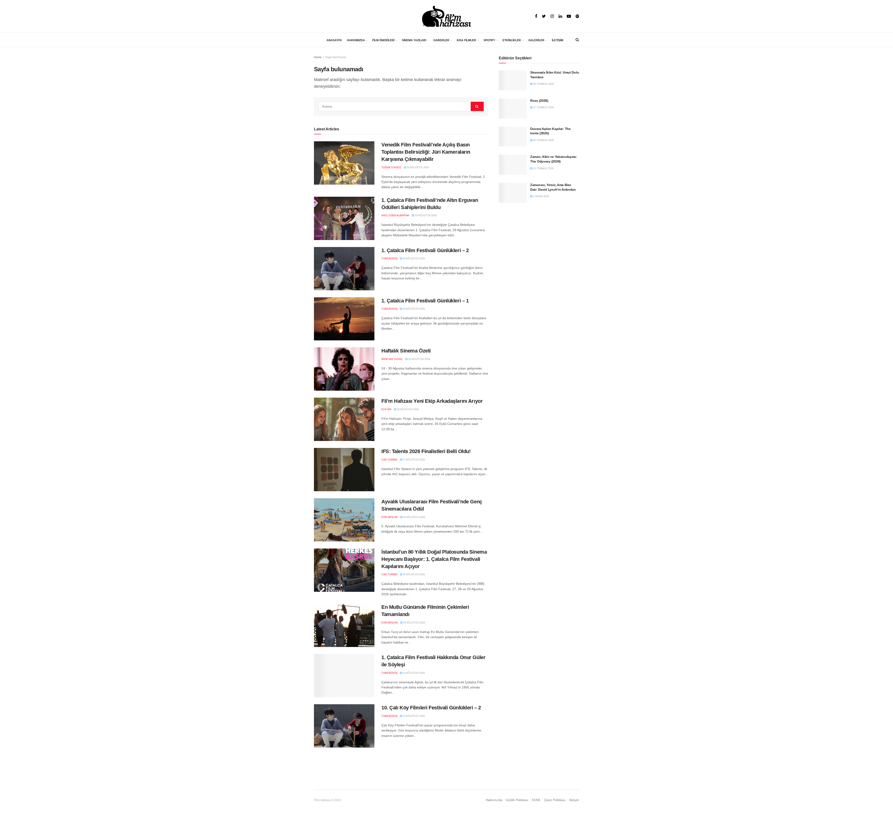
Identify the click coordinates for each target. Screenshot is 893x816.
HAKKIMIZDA (356, 40)
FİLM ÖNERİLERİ (383, 40)
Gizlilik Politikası (517, 800)
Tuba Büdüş (389, 258)
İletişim (574, 800)
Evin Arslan (389, 517)
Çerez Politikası (555, 800)
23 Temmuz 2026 (543, 168)
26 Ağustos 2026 (413, 517)
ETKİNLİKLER (512, 40)
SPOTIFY (489, 40)
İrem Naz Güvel (392, 359)
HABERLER (441, 40)
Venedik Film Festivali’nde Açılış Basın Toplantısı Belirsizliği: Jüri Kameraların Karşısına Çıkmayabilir (425, 152)
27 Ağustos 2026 (413, 459)
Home (318, 57)
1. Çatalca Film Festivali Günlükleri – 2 (425, 250)
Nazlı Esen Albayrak (395, 215)
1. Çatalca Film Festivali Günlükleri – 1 (425, 301)
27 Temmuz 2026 (543, 107)
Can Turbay (389, 459)
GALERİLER (536, 40)
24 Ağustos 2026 (413, 622)
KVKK (536, 800)
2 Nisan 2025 (540, 196)
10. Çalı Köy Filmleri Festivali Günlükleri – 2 (431, 708)
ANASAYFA (334, 40)
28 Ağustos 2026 (407, 409)
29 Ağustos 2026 (413, 308)
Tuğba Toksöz (391, 167)
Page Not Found (335, 57)
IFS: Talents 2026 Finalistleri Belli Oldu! (426, 451)
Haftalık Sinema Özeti (406, 351)
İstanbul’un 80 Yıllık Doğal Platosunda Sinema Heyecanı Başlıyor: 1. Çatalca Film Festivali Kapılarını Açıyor (434, 559)
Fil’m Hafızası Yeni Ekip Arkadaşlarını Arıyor (432, 401)
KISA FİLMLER (466, 40)
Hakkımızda (494, 800)
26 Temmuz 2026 (543, 140)
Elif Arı (386, 409)
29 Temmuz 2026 (543, 83)
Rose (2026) (539, 100)
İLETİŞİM (557, 40)
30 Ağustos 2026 (417, 167)
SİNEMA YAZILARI (414, 40)
